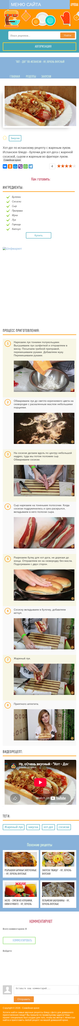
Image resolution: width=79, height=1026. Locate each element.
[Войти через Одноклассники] (5, 982)
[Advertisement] (39, 290)
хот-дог (48, 827)
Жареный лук (13, 827)
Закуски (15, 138)
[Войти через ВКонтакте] (5, 960)
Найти (67, 35)
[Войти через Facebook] (5, 966)
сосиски (64, 827)
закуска (33, 827)
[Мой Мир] (15, 166)
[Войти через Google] (5, 977)
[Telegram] (30, 166)
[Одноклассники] (10, 166)
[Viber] (20, 166)
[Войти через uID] (5, 955)
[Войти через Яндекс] (5, 971)
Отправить (23, 999)
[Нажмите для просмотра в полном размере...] (44, 376)
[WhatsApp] (25, 166)
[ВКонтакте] (5, 166)
